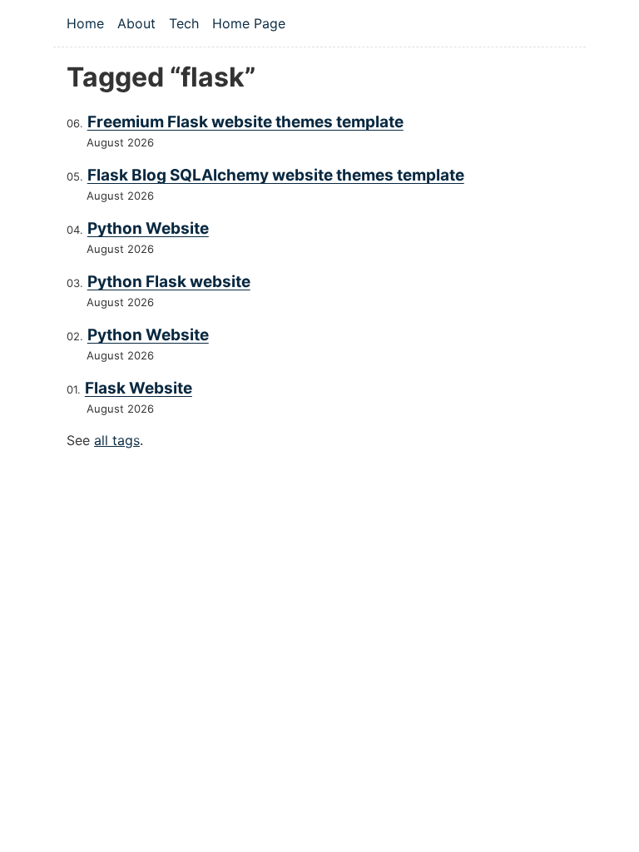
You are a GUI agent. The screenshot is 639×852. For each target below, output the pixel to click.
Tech (184, 23)
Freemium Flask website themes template (245, 121)
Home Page (248, 23)
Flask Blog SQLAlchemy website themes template (275, 175)
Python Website (148, 228)
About (136, 23)
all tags (117, 440)
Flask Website (138, 388)
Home (85, 23)
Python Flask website (168, 281)
